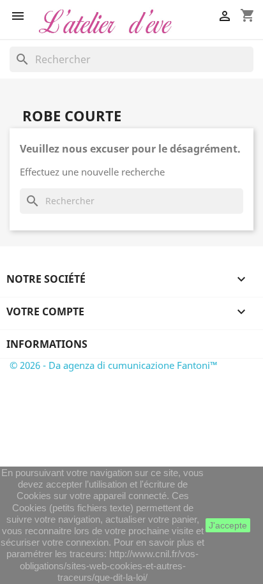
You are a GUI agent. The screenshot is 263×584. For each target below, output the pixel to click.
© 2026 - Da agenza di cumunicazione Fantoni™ (114, 365)
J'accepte (228, 525)
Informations (46, 344)
